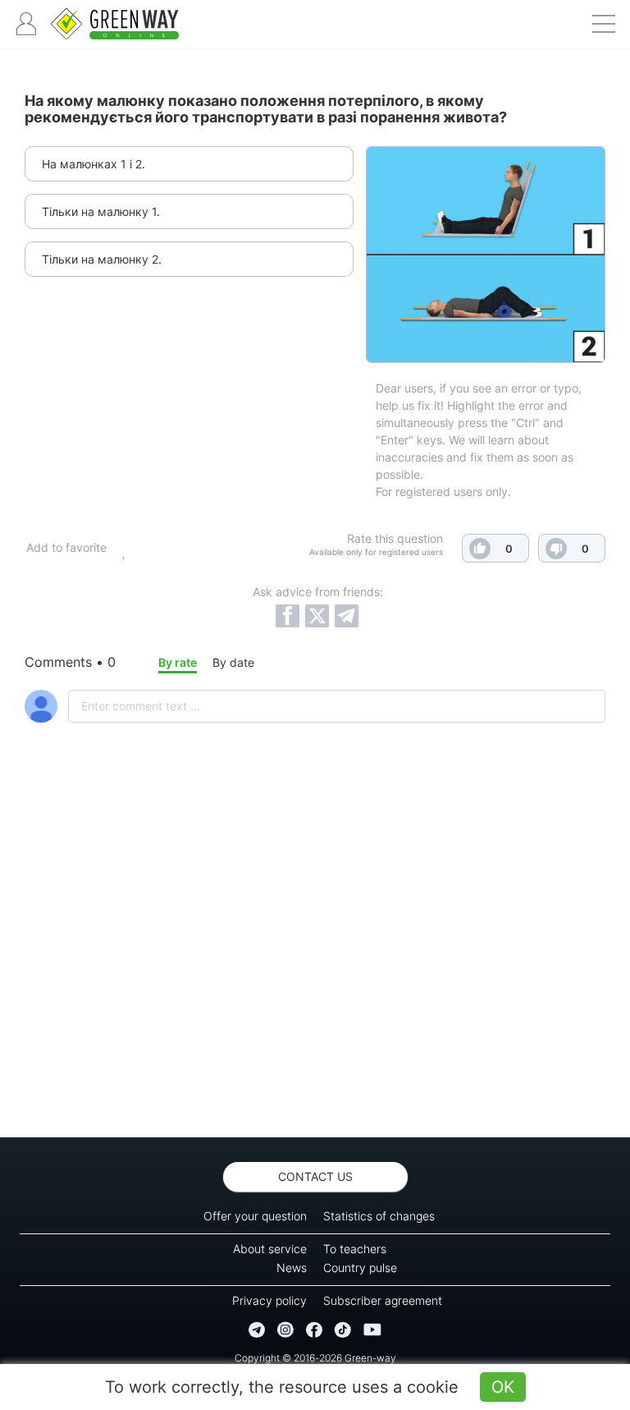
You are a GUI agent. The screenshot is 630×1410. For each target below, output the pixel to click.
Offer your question (255, 1216)
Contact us (315, 1176)
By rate (177, 662)
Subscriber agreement (382, 1300)
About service (270, 1248)
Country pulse (360, 1267)
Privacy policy (269, 1300)
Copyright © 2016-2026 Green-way (315, 1358)
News (291, 1267)
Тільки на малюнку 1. (101, 211)
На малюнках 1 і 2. (93, 164)
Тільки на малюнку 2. (102, 259)
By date (233, 662)
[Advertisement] (315, 973)
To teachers (354, 1248)
